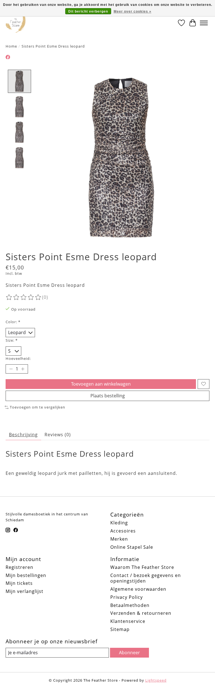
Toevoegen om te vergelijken (37, 407)
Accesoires (123, 531)
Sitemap (120, 629)
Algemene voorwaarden (138, 589)
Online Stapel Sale (131, 547)
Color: (13, 321)
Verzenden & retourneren (140, 613)
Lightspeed (156, 680)
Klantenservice (127, 621)
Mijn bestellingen (26, 575)
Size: (12, 340)
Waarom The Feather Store (142, 567)
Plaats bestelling (107, 396)
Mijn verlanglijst (24, 591)
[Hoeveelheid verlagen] (11, 369)
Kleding (119, 523)
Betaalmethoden (129, 605)
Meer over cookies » (132, 11)
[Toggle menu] (203, 23)
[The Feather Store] (16, 23)
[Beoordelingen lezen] (24, 297)
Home (11, 46)
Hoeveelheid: (18, 358)
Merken (119, 539)
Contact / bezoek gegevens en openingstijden (145, 578)
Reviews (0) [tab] (58, 434)
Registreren (19, 567)
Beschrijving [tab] (23, 434)
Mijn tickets (19, 583)
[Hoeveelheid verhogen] (22, 369)
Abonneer (129, 652)
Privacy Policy (126, 597)
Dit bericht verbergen (88, 11)
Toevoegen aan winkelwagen (101, 384)
